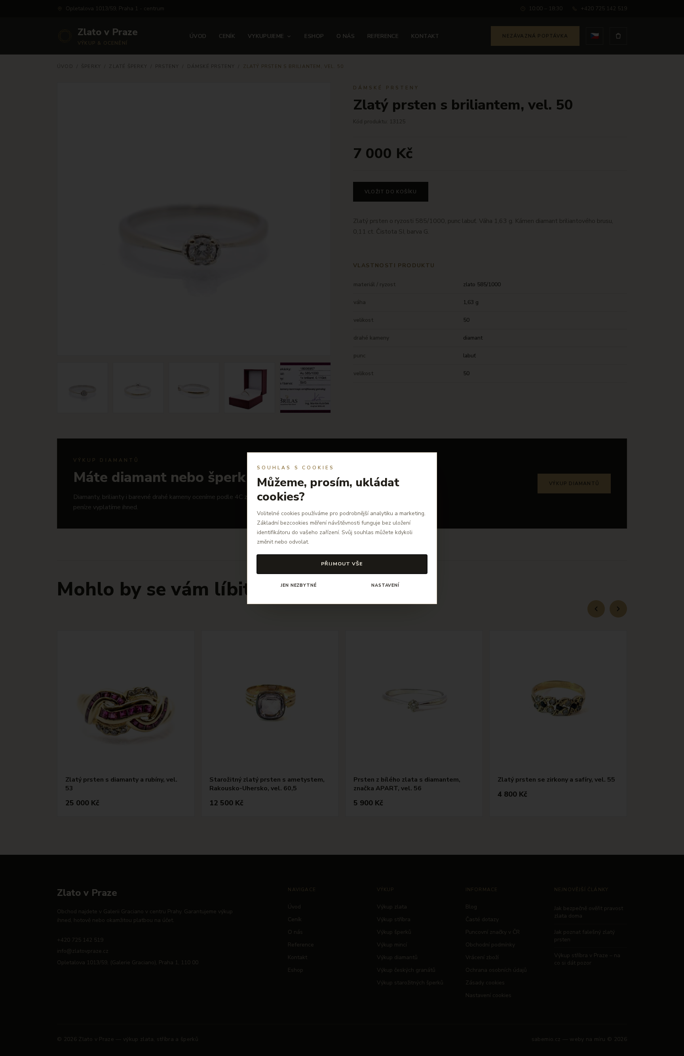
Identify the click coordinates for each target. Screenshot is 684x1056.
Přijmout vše (342, 563)
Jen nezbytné (298, 585)
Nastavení (385, 585)
